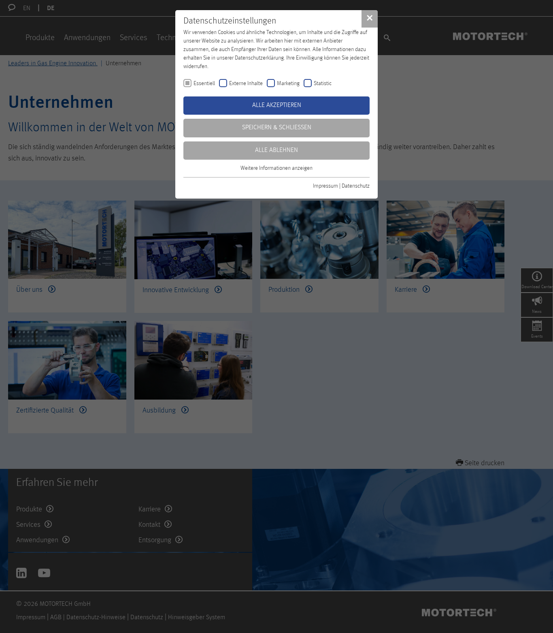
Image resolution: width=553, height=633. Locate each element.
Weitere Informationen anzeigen (276, 168)
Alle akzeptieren (276, 105)
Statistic (323, 83)
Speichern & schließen (276, 127)
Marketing (288, 83)
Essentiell (204, 83)
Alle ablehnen (276, 150)
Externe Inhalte (246, 83)
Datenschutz (356, 186)
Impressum (325, 186)
